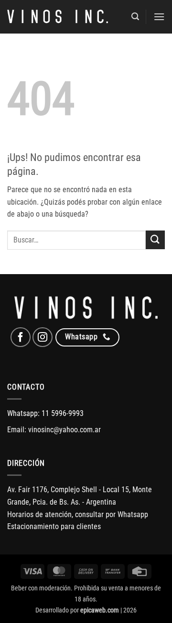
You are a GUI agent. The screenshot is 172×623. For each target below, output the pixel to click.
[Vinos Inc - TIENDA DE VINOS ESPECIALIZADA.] (57, 17)
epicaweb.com (99, 610)
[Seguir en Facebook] (21, 337)
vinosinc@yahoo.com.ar (64, 429)
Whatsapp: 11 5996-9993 (45, 413)
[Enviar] (155, 240)
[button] (135, 16)
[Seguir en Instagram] (42, 337)
